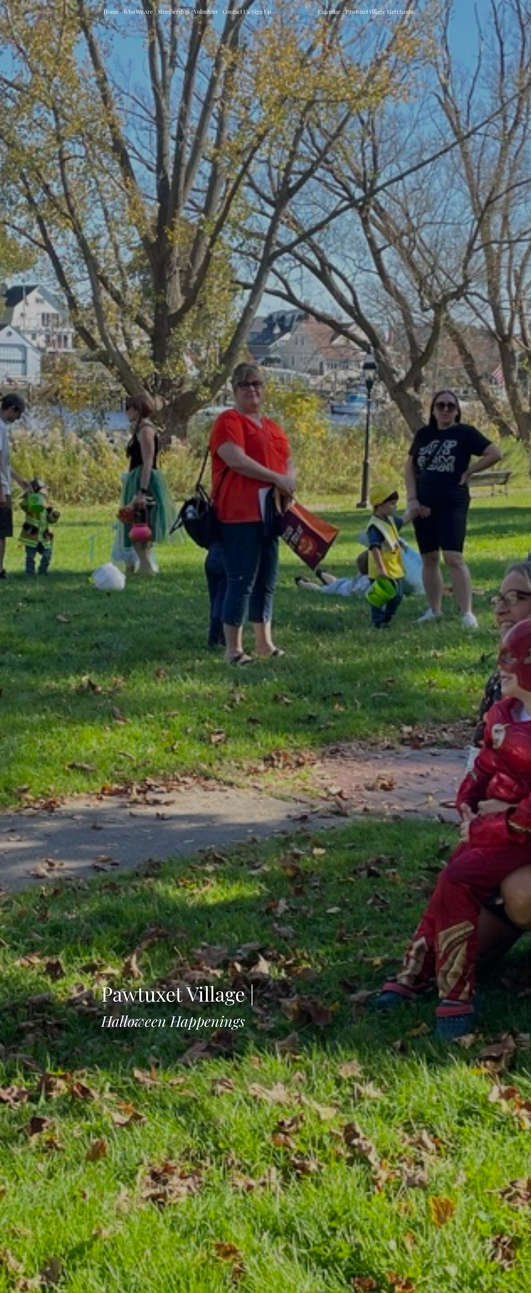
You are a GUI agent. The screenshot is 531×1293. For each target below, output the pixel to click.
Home (111, 11)
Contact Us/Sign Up (247, 11)
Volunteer (206, 11)
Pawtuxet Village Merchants (379, 11)
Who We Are (138, 11)
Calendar (329, 11)
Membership (173, 11)
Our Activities (292, 11)
